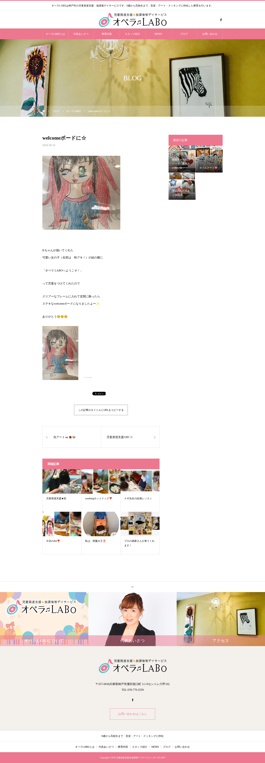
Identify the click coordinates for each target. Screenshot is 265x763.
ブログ (184, 33)
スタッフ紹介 (132, 33)
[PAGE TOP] (132, 586)
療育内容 (107, 33)
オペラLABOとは (55, 33)
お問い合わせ (209, 33)
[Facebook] (221, 20)
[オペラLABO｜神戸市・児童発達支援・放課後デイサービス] (132, 20)
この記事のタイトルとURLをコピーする (101, 410)
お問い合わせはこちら (132, 713)
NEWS (158, 33)
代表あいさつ (81, 33)
